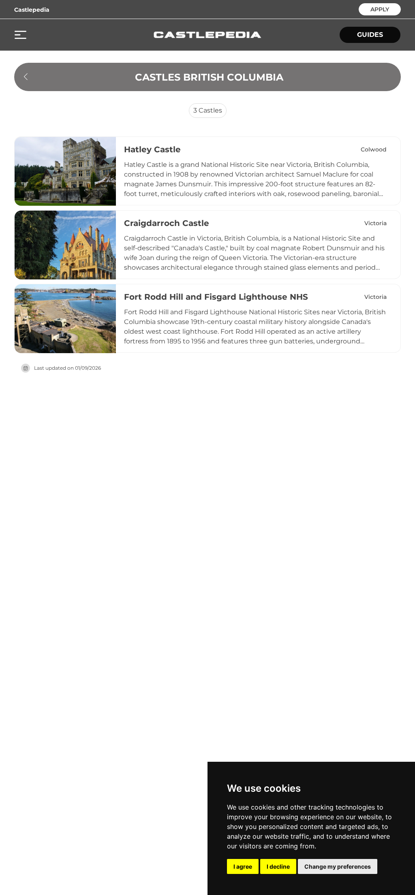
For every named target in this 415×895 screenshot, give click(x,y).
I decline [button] (278, 866)
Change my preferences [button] (337, 866)
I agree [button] (242, 866)
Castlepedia (31, 9)
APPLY (379, 9)
